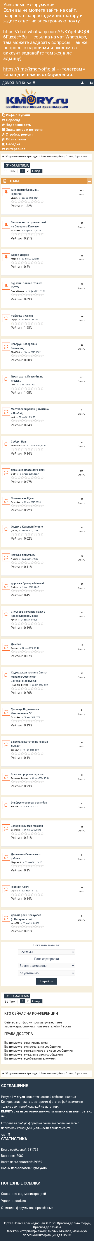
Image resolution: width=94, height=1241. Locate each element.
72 (82, 556)
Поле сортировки (46, 959)
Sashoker (15, 230)
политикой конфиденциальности (25, 1128)
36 (82, 827)
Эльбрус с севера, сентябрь (29, 802)
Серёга (14, 891)
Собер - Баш (18, 441)
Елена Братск (17, 291)
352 (81, 377)
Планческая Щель (22, 498)
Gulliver (14, 474)
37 (82, 743)
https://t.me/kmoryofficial (29, 69)
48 (82, 223)
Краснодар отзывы (47, 1227)
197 (81, 191)
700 (81, 317)
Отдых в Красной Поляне (27, 526)
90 (82, 612)
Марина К (16, 862)
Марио (14, 259)
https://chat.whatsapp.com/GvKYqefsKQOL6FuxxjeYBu (47, 34)
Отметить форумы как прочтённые (27, 1208)
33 (82, 888)
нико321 (15, 923)
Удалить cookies (13, 1201)
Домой (8, 83)
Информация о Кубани (52, 156)
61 (82, 775)
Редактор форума (19, 685)
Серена (14, 648)
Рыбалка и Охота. (22, 315)
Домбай (16, 644)
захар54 (15, 750)
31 (82, 442)
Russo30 (15, 807)
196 (81, 471)
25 (82, 673)
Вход (83, 82)
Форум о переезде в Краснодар (22, 156)
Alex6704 (15, 352)
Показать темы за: (46, 945)
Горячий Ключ (20, 886)
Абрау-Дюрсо (20, 254)
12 (82, 645)
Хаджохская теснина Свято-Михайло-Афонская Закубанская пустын (29, 676)
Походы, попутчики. (23, 555)
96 (82, 584)
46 (82, 256)
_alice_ (14, 531)
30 (82, 499)
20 (82, 284)
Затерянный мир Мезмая (27, 825)
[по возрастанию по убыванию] (46, 973)
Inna (13, 385)
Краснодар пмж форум (74, 1223)
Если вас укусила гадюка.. (28, 774)
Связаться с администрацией (23, 1194)
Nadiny (14, 559)
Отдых (69, 156)
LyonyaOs (40, 1168)
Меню (20, 83)
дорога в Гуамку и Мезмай (27, 583)
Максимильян (18, 446)
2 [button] (28, 171)
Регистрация (91, 82)
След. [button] (36, 171)
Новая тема (19, 165)
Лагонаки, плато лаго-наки (28, 470)
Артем (14, 620)
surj (13, 417)
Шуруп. (14, 198)
